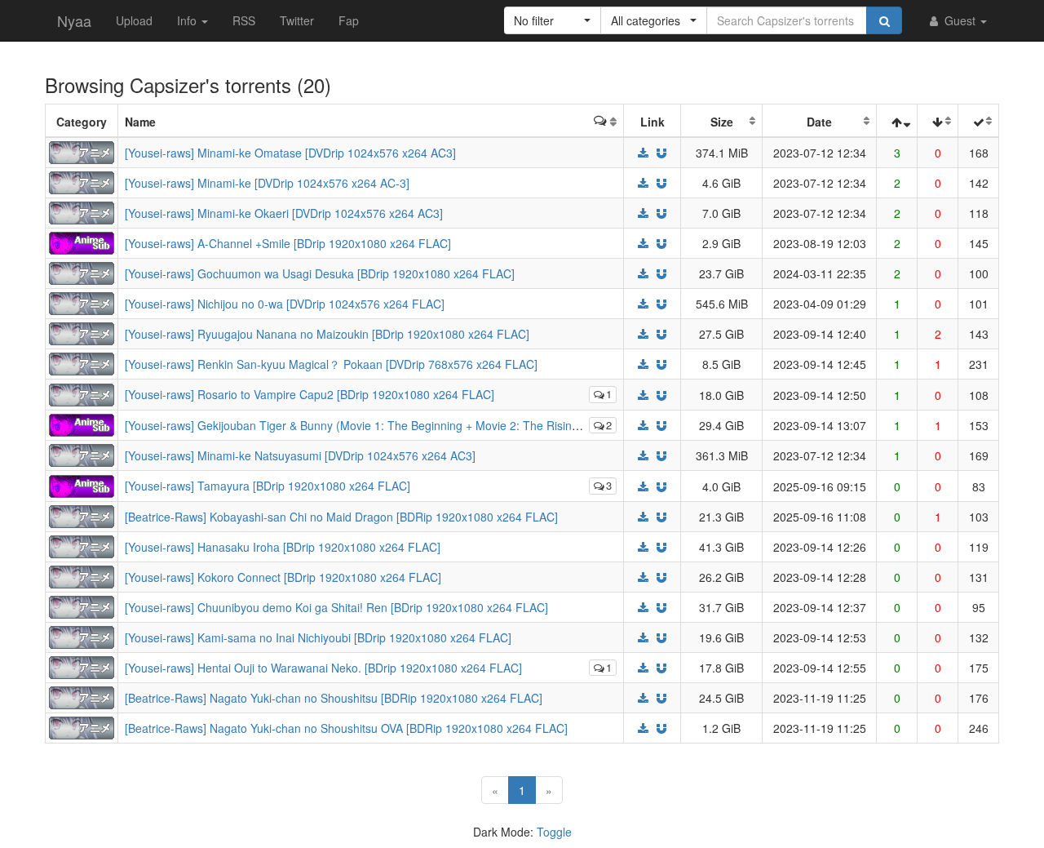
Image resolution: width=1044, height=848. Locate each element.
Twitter (297, 20)
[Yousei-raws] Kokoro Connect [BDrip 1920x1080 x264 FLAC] (283, 577)
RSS (243, 20)
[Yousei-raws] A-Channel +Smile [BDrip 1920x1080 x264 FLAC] (288, 243)
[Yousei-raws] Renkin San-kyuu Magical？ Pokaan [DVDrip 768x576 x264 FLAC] (331, 364)
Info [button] (188, 20)
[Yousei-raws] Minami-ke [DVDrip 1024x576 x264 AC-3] (267, 183)
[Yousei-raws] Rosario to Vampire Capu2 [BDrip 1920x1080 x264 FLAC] (309, 394)
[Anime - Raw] (81, 151)
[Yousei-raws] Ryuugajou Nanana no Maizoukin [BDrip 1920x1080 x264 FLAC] (327, 334)
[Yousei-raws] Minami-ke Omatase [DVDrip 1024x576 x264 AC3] (290, 152)
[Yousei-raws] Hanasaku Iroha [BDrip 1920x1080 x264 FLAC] (282, 547)
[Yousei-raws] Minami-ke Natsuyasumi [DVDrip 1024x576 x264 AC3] (300, 455)
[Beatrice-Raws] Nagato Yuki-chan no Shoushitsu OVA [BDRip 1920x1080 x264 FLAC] (346, 728)
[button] (552, 20)
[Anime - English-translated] (81, 241)
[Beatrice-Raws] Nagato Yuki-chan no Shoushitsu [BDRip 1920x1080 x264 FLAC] (333, 698)
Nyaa (74, 20)
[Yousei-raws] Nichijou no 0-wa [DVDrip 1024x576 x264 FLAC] (285, 303)
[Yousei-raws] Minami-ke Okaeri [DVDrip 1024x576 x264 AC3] (284, 213)
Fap (348, 20)
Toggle (554, 832)
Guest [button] (960, 20)
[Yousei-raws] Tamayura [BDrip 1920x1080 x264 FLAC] (267, 485)
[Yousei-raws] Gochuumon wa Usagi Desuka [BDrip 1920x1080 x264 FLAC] (320, 273)
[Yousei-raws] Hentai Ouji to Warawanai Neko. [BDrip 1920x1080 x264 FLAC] (323, 667)
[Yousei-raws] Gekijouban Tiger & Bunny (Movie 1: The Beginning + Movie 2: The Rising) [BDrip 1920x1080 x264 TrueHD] (439, 425)
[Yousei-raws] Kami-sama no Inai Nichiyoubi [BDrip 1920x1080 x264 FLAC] (318, 637)
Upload (134, 20)
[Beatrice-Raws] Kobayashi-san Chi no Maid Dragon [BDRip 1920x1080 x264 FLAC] (341, 516)
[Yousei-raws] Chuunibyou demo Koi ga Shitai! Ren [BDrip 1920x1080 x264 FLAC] (336, 607)
